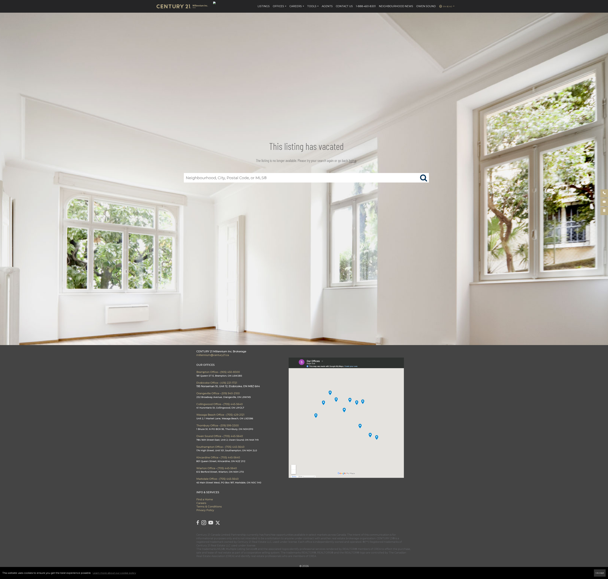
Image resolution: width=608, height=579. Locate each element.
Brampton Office (207, 372)
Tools (313, 8)
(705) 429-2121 (235, 414)
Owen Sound (426, 6)
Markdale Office (206, 478)
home (352, 160)
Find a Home (204, 499)
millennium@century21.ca (212, 355)
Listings (264, 6)
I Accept (599, 573)
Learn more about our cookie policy (114, 572)
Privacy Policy (205, 510)
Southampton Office (209, 446)
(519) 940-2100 (230, 393)
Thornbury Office (207, 425)
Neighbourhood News (396, 6)
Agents (327, 6)
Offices (280, 8)
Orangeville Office (207, 393)
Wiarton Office (205, 468)
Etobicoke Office (207, 382)
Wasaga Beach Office (210, 414)
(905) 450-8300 (230, 372)
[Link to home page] (183, 6)
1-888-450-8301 (366, 6)
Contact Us (344, 6)
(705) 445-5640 (233, 404)
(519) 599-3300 (229, 425)
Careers (297, 8)
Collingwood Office (208, 404)
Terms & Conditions (209, 506)
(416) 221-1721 (228, 382)
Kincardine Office (207, 457)
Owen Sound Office (208, 436)
